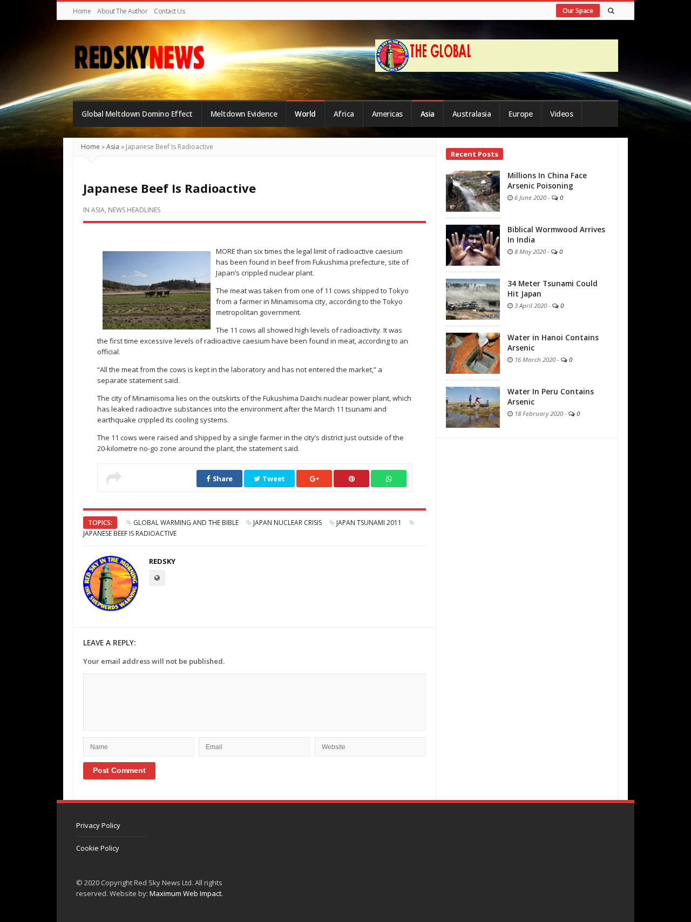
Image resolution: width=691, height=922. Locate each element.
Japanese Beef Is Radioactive (130, 533)
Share (222, 478)
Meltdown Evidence (244, 114)
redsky (162, 561)
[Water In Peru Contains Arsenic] (473, 406)
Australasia (471, 114)
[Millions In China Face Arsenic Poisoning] (473, 190)
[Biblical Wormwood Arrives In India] (473, 244)
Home (82, 11)
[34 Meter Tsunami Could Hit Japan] (473, 298)
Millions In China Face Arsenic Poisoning (547, 181)
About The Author (122, 11)
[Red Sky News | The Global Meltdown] (139, 57)
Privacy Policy (98, 825)
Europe (520, 114)
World (305, 114)
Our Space (578, 10)
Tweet (273, 478)
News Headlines (134, 209)
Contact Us (169, 11)
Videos (561, 114)
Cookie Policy (97, 848)
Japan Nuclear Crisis (287, 522)
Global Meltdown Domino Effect (137, 114)
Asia (428, 114)
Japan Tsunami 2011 (369, 522)
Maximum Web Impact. (186, 893)
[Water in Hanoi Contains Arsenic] (473, 352)
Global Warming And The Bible (186, 522)
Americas (387, 114)
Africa (344, 114)
